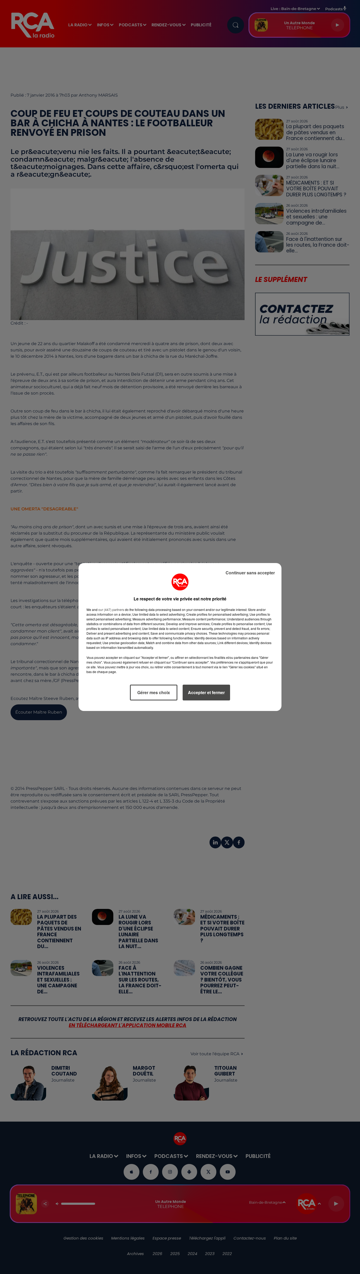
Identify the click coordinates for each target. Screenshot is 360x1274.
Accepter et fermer (206, 692)
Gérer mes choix (153, 692)
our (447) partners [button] (111, 609)
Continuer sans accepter (250, 573)
